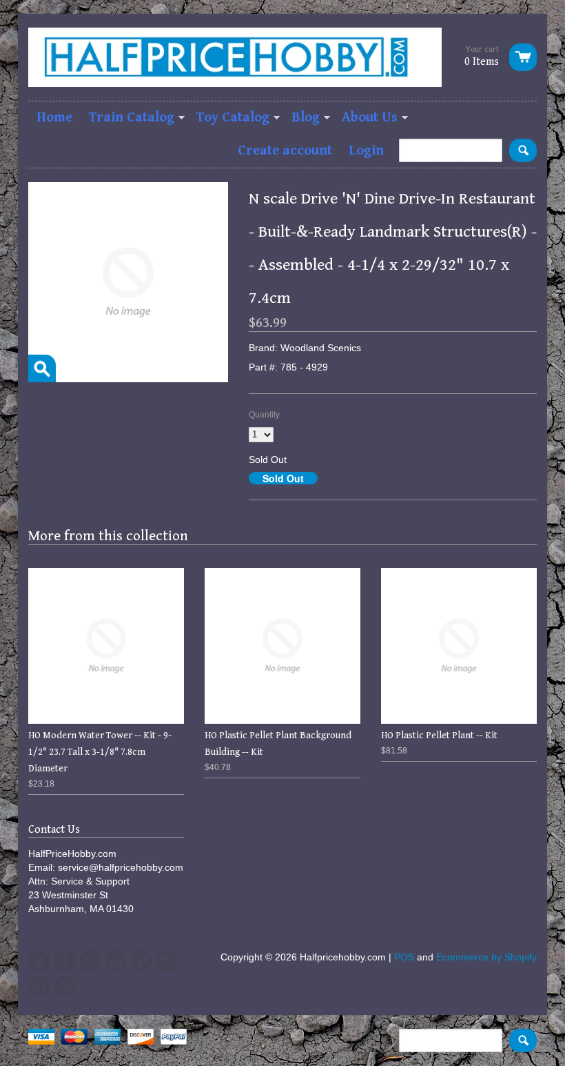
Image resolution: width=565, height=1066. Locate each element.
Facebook (65, 961)
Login (366, 151)
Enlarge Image (42, 368)
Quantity (264, 415)
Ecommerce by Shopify (486, 957)
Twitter (39, 961)
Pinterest (39, 987)
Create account (285, 151)
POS (404, 957)
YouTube (116, 961)
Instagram (167, 961)
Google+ (90, 961)
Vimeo (141, 961)
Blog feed (65, 987)
